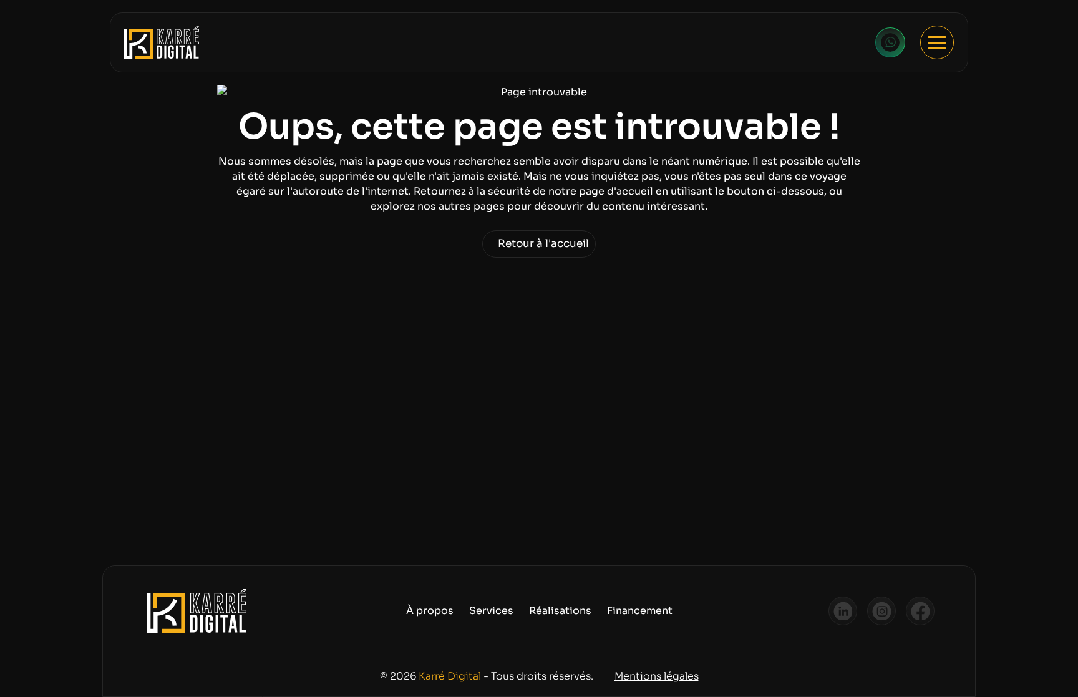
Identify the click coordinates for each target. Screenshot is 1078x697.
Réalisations (560, 610)
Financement (640, 610)
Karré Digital (450, 676)
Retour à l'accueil (543, 243)
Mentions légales (656, 676)
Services (491, 610)
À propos (430, 610)
